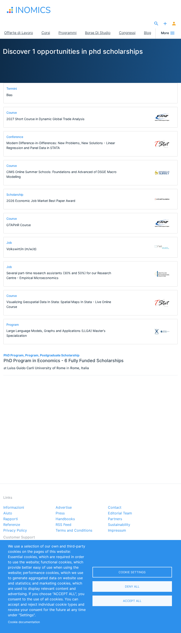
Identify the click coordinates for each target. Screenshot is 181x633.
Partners (115, 519)
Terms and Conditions (74, 530)
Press (60, 513)
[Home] (29, 10)
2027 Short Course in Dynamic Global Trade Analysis (45, 119)
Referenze (11, 525)
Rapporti (10, 519)
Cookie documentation (24, 622)
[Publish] (165, 23)
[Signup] (174, 23)
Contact (114, 508)
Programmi (67, 32)
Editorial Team (120, 513)
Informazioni (13, 508)
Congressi (127, 32)
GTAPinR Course (18, 225)
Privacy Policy (15, 530)
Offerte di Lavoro (18, 32)
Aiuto (7, 513)
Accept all (132, 601)
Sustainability (119, 525)
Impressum (117, 530)
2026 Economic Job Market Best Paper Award (40, 201)
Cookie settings (132, 572)
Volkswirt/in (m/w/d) (21, 249)
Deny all (132, 586)
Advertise (64, 508)
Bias (9, 95)
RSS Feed (63, 525)
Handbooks (65, 519)
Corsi (45, 32)
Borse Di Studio (97, 32)
